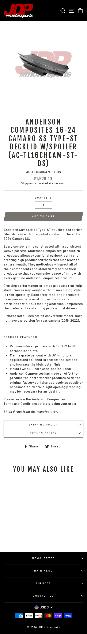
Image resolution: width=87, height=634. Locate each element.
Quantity (43, 197)
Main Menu (43, 570)
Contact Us (43, 595)
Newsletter (43, 558)
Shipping (27, 183)
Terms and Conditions (20, 403)
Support (43, 583)
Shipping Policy (43, 424)
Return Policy (43, 433)
